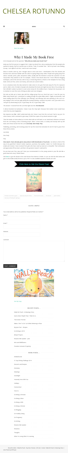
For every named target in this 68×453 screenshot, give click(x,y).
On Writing (17, 421)
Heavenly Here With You (21, 379)
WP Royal (13, 450)
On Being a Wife (18, 402)
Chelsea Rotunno (34, 11)
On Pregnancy (18, 417)
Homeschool (17, 387)
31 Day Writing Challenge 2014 (23, 360)
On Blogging (17, 410)
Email (5, 223)
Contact (43, 448)
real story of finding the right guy (12, 198)
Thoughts (17, 432)
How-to (16, 391)
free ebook (48, 195)
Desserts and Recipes (20, 364)
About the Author (12, 448)
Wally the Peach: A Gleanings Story (54, 448)
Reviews (33, 448)
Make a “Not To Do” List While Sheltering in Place (28, 323)
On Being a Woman (19, 406)
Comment (6, 239)
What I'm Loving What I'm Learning (24, 436)
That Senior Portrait (19, 319)
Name (5, 215)
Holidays (16, 383)
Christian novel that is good (10, 195)
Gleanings (17, 372)
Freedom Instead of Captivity (22, 346)
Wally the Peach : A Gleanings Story (24, 312)
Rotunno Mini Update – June (22, 338)
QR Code (38, 448)
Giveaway (17, 368)
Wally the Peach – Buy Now (24, 448)
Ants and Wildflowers (20, 342)
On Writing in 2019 (19, 331)
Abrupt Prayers (18, 335)
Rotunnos (17, 429)
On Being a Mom (19, 398)
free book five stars (38, 195)
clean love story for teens (26, 195)
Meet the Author (19, 48)
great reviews (57, 195)
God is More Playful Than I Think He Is (25, 316)
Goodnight (17, 375)
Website (5, 231)
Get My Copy (18, 301)
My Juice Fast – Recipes (20, 327)
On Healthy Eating (19, 413)
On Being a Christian (20, 394)
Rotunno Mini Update (20, 425)
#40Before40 (18, 356)
